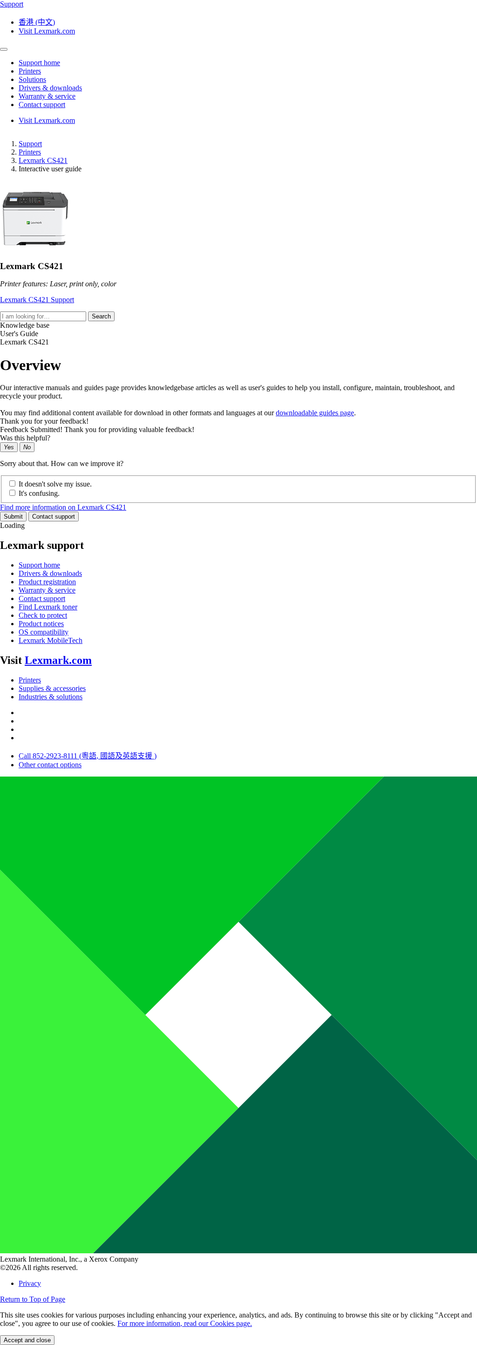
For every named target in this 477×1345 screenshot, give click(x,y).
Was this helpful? (25, 438)
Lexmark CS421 (43, 160)
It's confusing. (39, 493)
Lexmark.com (58, 660)
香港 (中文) (37, 22)
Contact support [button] (42, 104)
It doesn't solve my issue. (55, 484)
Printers (30, 152)
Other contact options (50, 765)
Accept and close (27, 1340)
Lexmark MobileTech (50, 640)
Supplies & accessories (52, 688)
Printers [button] (30, 71)
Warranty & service (47, 590)
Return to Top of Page (32, 1299)
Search (101, 316)
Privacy (30, 1283)
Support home (39, 565)
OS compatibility (43, 632)
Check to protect (43, 615)
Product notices (41, 624)
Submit (13, 516)
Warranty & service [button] (47, 96)
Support (30, 144)
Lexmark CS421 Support (37, 300)
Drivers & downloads (50, 573)
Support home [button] (39, 63)
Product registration (47, 582)
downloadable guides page (315, 413)
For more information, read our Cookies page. (184, 1323)
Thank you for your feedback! (44, 421)
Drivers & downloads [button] (50, 88)
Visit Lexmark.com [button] (47, 31)
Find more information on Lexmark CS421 (63, 507)
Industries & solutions (50, 697)
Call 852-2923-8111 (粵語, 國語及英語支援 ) (88, 756)
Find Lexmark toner (48, 607)
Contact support (53, 516)
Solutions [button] (32, 79)
